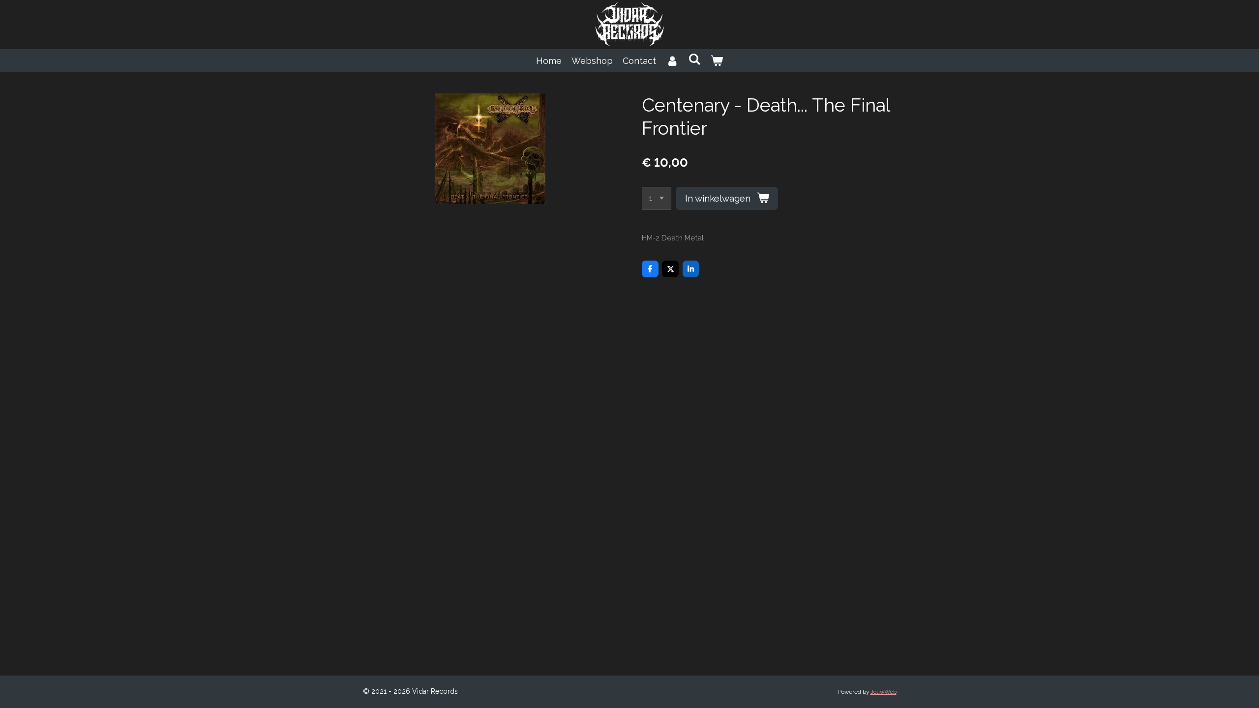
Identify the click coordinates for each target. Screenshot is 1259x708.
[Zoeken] (694, 59)
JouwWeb (883, 691)
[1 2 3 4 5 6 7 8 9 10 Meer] (656, 198)
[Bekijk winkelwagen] (717, 60)
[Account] (672, 60)
